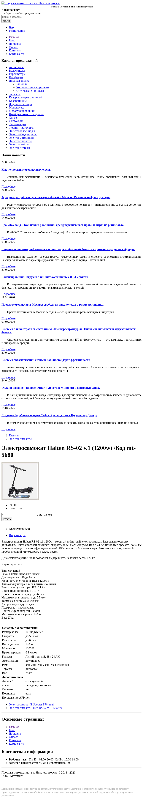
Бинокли (22, 84)
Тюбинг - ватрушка (21, 127)
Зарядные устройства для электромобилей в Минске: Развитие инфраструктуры (55, 197)
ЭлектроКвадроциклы (23, 134)
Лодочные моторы (20, 104)
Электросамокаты (20, 141)
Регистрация (17, 30)
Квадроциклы (18, 100)
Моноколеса (16, 107)
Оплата (13, 47)
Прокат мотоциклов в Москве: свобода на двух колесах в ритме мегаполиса (52, 304)
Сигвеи (13, 117)
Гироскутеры (17, 74)
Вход (12, 27)
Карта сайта (16, 53)
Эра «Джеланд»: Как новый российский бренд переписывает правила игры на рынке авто (62, 225)
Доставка (15, 43)
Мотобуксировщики (22, 110)
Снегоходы (16, 120)
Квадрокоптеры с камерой (25, 97)
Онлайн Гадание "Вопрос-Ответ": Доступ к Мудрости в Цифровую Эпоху (50, 387)
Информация (17, 535)
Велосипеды (17, 70)
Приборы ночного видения (26, 114)
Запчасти (14, 94)
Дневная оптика (19, 80)
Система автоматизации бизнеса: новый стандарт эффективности (45, 360)
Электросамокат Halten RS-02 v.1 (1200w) (35, 707)
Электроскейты (19, 144)
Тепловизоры (17, 124)
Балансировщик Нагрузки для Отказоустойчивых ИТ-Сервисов (44, 277)
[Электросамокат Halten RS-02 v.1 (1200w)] (20, 498)
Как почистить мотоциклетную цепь (26, 169)
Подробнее (8, 186)
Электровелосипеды (22, 131)
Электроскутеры (19, 147)
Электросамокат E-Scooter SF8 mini (31, 704)
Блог (12, 40)
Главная (14, 37)
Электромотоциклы (21, 137)
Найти (6, 20)
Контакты (15, 50)
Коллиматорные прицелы (32, 87)
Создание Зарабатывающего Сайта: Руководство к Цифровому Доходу (49, 415)
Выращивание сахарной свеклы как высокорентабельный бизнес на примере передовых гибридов (68, 249)
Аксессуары (16, 67)
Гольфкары (16, 77)
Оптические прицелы (30, 90)
